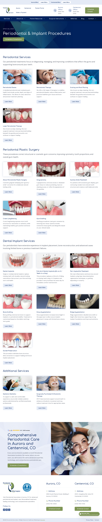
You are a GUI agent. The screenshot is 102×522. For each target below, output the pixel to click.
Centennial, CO (84, 483)
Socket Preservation (10, 350)
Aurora (18, 8)
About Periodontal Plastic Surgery (15, 180)
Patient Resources (36, 18)
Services (7, 18)
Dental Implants (8, 271)
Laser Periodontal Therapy (12, 126)
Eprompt (43, 520)
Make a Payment (21, 12)
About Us (20, 18)
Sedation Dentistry (9, 394)
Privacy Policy (89, 520)
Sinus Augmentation (44, 312)
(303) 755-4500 (51, 504)
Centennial (27, 8)
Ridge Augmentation (77, 312)
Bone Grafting (8, 312)
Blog (82, 18)
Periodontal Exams (9, 87)
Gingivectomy (41, 180)
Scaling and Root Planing (79, 87)
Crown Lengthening (10, 218)
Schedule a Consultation (13, 39)
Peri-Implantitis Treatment (79, 271)
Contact (91, 18)
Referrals (74, 18)
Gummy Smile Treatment (78, 180)
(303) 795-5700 (80, 504)
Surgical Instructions (56, 18)
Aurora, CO (53, 483)
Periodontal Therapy (44, 87)
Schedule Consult (91, 10)
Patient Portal (39, 8)
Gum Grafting (41, 218)
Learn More (44, 2)
